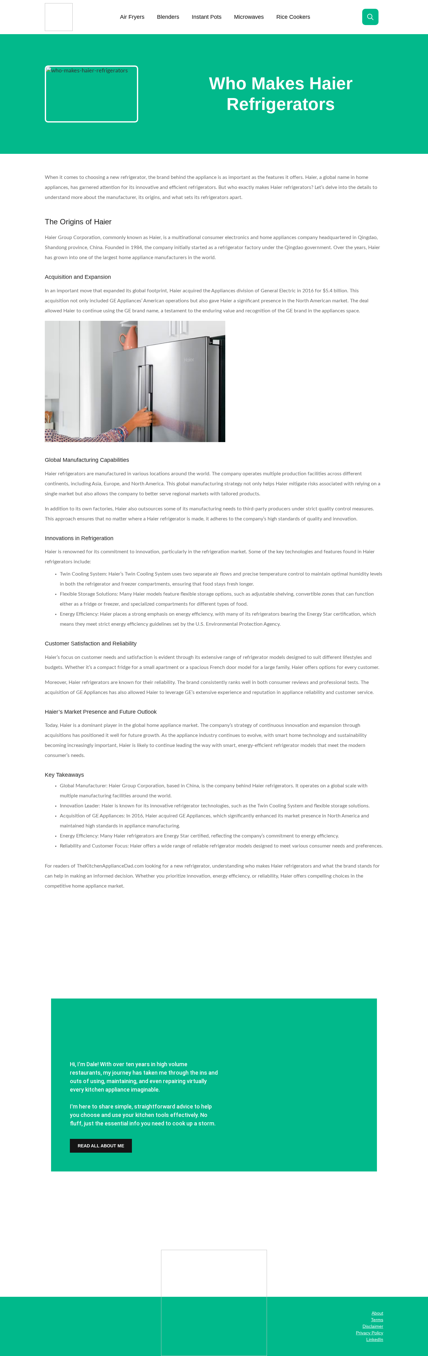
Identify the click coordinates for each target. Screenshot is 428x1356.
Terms (377, 1319)
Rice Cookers (293, 17)
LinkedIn (374, 1339)
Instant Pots (207, 17)
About (377, 1313)
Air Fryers (132, 17)
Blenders (168, 17)
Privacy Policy (369, 1332)
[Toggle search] (370, 17)
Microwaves (249, 17)
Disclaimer (373, 1326)
